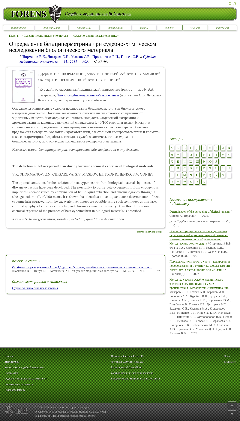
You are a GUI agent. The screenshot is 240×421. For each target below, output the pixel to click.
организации (115, 28)
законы (144, 28)
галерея (169, 28)
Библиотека (11, 361)
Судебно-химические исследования (35, 288)
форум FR (222, 28)
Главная (14, 35)
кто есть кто (52, 28)
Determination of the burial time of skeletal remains (200, 211)
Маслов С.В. (81, 56)
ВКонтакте (230, 361)
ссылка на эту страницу (149, 231)
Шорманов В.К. (34, 56)
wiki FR (195, 28)
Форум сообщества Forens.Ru (127, 356)
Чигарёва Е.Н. (58, 56)
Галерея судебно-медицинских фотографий (135, 378)
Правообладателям (14, 389)
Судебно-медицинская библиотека (46, 35)
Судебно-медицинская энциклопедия (132, 373)
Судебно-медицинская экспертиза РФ (25, 378)
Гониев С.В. (130, 56)
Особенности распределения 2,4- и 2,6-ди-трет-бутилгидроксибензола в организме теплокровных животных (82, 267)
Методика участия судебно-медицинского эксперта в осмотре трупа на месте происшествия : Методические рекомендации (199, 283)
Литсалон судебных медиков (127, 361)
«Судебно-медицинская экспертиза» (95, 35)
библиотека (18, 28)
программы (84, 28)
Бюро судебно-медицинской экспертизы (88, 95)
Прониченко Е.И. (105, 56)
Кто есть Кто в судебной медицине (24, 367)
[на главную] (34, 14)
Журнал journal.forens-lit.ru (126, 367)
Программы (11, 373)
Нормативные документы (18, 384)
